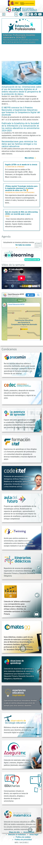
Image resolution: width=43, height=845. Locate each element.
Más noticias (29, 158)
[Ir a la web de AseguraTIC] (15, 749)
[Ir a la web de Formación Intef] (17, 441)
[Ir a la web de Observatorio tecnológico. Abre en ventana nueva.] (15, 719)
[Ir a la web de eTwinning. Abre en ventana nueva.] (15, 531)
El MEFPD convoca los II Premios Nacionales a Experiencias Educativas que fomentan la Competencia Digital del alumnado (21, 111)
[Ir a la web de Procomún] (15, 357)
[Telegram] (28, 14)
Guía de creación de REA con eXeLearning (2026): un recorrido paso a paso (21, 213)
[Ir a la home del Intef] (21, 9)
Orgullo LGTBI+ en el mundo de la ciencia (21, 165)
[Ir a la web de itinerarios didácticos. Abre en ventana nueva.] (17, 560)
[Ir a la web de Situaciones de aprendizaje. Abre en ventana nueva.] (14, 662)
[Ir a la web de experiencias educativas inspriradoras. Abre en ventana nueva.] (15, 692)
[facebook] (35, 14)
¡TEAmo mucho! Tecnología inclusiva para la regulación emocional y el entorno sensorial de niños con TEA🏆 (21, 188)
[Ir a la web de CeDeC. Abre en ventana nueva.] (17, 385)
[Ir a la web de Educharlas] (12, 781)
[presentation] (4, 32)
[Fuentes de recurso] (21, 14)
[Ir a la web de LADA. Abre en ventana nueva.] (15, 413)
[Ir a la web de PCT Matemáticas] (17, 814)
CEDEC (7, 216)
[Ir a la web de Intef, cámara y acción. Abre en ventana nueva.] (10, 591)
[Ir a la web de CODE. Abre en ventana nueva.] (15, 470)
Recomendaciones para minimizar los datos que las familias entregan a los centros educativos (19, 144)
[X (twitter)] (32, 14)
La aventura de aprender (14, 167)
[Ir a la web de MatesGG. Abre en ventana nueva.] (17, 628)
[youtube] (40, 14)
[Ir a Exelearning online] (21, 256)
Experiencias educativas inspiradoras (19, 192)
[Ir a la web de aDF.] (15, 499)
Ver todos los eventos (23, 245)
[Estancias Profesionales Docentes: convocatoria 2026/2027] (21, 26)
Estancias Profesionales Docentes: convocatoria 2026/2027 (19, 36)
